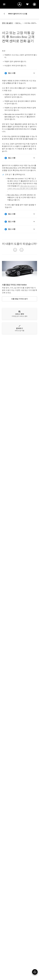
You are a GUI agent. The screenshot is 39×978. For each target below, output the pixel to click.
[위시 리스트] (27, 4)
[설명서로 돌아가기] (5, 14)
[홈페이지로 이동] (19, 4)
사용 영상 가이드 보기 (19, 299)
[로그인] (34, 4)
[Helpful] (15, 250)
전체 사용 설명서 (7, 23)
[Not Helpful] (22, 250)
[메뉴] (4, 4)
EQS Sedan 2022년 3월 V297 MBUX (18, 23)
